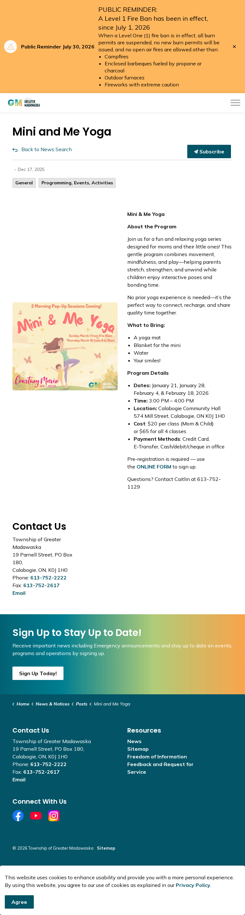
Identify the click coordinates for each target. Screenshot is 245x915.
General (24, 183)
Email (19, 593)
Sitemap (138, 749)
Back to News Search (46, 149)
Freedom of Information (157, 756)
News (134, 741)
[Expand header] (235, 102)
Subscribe (211, 151)
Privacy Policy (193, 885)
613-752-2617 (41, 585)
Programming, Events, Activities (77, 183)
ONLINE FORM (154, 466)
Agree (19, 902)
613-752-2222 (48, 577)
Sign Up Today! (38, 673)
